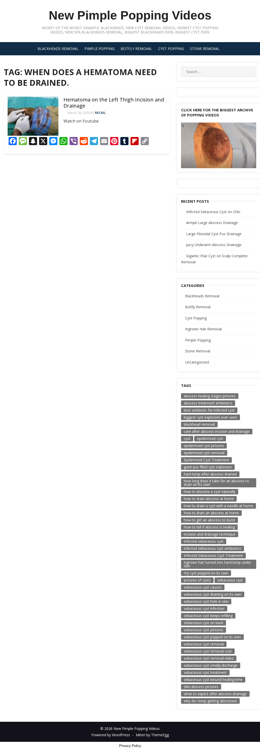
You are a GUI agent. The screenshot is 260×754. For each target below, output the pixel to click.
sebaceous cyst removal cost (208, 651)
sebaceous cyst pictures (203, 629)
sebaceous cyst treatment (205, 672)
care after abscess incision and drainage (217, 431)
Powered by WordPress (110, 734)
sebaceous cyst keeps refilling (208, 615)
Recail (100, 113)
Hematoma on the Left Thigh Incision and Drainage (113, 102)
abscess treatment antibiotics (208, 403)
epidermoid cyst (210, 438)
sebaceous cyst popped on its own (212, 637)
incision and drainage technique (209, 534)
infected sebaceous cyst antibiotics (212, 548)
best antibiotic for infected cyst (209, 410)
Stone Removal (205, 48)
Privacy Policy (130, 746)
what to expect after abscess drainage (215, 693)
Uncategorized (197, 362)
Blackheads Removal (58, 48)
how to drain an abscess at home (211, 512)
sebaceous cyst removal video (209, 658)
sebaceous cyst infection (204, 608)
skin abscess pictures (201, 686)
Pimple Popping (100, 48)
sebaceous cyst (230, 580)
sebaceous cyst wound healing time (213, 679)
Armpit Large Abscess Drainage (212, 222)
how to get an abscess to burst (209, 520)
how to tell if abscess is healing (209, 527)
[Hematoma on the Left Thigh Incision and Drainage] (33, 116)
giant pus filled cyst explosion (208, 467)
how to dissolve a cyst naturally (209, 491)
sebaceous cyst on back (203, 622)
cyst (187, 438)
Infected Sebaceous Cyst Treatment (213, 555)
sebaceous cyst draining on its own (212, 594)
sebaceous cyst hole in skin (206, 601)
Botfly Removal (136, 48)
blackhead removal (199, 424)
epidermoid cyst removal (204, 452)
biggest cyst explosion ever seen (210, 417)
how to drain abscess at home (209, 498)
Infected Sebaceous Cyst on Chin (213, 211)
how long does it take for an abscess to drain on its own (216, 482)
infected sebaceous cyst (203, 541)
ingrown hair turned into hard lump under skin (217, 564)
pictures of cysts (197, 580)
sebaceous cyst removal (204, 644)
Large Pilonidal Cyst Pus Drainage (213, 233)
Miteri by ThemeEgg (152, 734)
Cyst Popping (171, 48)
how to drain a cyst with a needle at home (218, 505)
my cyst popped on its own (206, 573)
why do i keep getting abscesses (210, 700)
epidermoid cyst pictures (204, 445)
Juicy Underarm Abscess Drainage (213, 244)
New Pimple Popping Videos (130, 15)
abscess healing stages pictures (210, 395)
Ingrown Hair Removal (203, 329)
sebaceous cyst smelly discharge (210, 665)
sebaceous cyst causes (203, 587)
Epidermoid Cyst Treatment (206, 459)
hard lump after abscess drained (210, 474)
